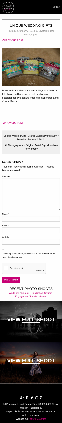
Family (33, 296)
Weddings (14, 293)
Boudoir (25, 293)
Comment (7, 176)
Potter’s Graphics (37, 419)
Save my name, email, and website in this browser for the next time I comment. (29, 255)
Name (5, 214)
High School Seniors (41, 293)
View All (43, 296)
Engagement (21, 296)
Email (5, 225)
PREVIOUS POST (13, 40)
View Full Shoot (31, 319)
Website (6, 237)
